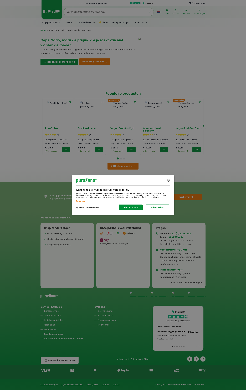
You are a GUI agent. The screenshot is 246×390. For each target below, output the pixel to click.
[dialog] (123, 195)
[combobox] (168, 180)
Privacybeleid (81, 201)
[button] (87, 207)
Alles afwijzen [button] (157, 207)
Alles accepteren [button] (131, 207)
